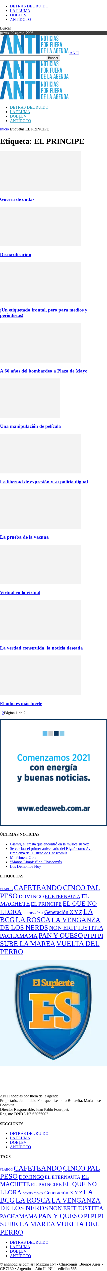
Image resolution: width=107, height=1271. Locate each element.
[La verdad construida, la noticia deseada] (40, 638)
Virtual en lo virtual (20, 592)
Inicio (4, 129)
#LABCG (6, 889)
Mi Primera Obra (23, 857)
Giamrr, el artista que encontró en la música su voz (49, 844)
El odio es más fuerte (21, 703)
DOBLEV (18, 15)
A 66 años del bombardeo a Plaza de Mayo (44, 370)
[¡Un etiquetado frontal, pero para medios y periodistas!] (40, 300)
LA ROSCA (33, 920)
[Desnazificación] (40, 245)
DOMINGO (31, 896)
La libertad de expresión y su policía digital (44, 481)
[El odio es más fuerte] (40, 694)
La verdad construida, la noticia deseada (41, 648)
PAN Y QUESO (61, 935)
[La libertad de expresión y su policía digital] (40, 472)
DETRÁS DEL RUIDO (29, 6)
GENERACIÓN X (33, 913)
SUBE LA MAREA (27, 943)
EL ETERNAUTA (62, 896)
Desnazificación (15, 254)
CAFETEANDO (38, 888)
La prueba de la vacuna (24, 537)
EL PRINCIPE (46, 904)
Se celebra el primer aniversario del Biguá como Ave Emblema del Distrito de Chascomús (51, 850)
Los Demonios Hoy (25, 866)
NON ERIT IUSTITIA (76, 927)
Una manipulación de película (30, 426)
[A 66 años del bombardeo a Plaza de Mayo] (40, 361)
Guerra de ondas (17, 199)
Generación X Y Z (63, 912)
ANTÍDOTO (20, 19)
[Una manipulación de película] (30, 417)
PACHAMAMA (19, 935)
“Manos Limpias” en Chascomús (36, 862)
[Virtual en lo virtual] (40, 583)
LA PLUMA (20, 10)
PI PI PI (93, 935)
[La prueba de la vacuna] (40, 528)
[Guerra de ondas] (40, 189)
